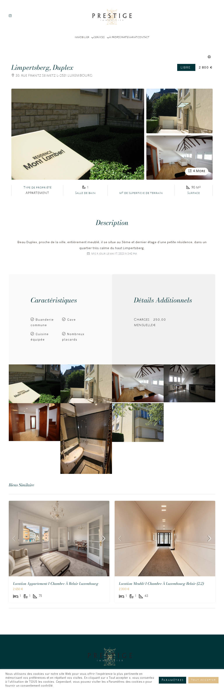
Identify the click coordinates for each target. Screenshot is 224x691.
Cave (71, 319)
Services (99, 38)
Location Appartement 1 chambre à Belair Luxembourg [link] (55, 583)
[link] (59, 538)
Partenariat (129, 38)
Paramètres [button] (172, 680)
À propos (115, 38)
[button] (209, 56)
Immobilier (82, 38)
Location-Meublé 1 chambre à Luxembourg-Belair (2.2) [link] (161, 583)
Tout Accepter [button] (203, 680)
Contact (143, 38)
